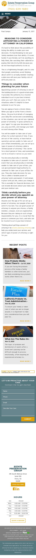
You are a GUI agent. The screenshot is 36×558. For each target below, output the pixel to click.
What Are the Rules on (17, 339)
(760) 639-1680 (18, 9)
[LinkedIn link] (17, 488)
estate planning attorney (21, 228)
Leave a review (18, 520)
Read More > (25, 281)
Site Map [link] (23, 530)
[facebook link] (14, 488)
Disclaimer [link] (14, 530)
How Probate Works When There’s (15, 262)
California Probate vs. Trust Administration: (16, 300)
